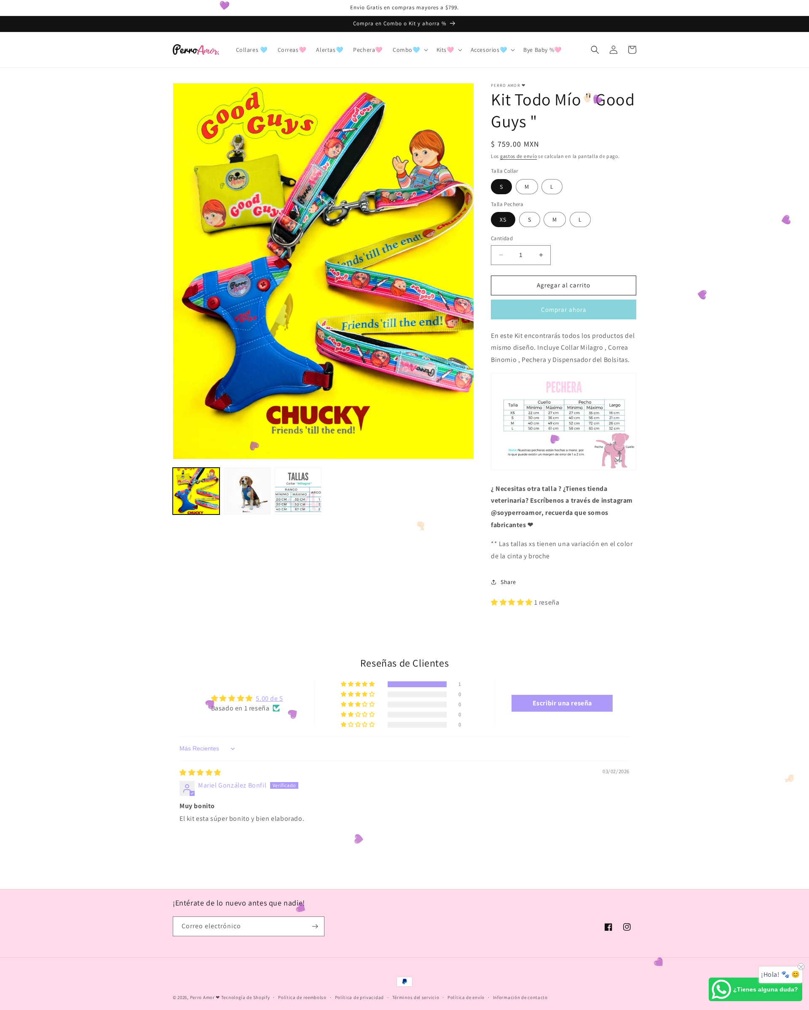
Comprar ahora (564, 309)
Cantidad (502, 238)
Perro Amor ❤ (205, 997)
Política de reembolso (302, 997)
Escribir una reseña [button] (562, 703)
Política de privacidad (359, 997)
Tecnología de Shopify (245, 997)
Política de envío (466, 997)
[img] (200, 772)
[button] (409, 50)
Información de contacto (520, 997)
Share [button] (508, 582)
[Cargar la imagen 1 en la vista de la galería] (196, 491)
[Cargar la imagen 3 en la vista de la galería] (298, 491)
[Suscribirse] (314, 926)
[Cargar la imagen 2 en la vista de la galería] (247, 491)
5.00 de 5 (269, 698)
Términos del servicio (415, 997)
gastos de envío (518, 156)
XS (503, 219)
